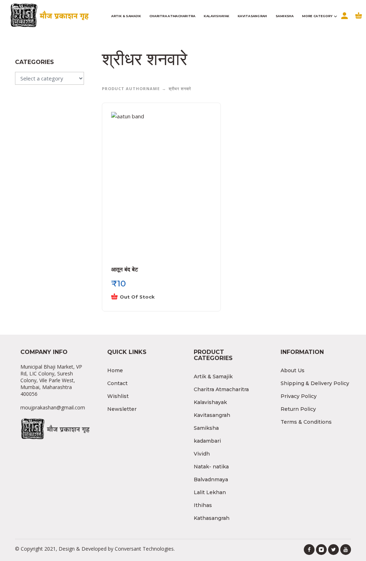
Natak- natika (211, 466)
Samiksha (206, 428)
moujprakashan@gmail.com (52, 407)
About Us (293, 370)
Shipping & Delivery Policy (315, 383)
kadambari (207, 441)
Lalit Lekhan (210, 492)
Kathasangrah (211, 518)
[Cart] (358, 20)
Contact (117, 383)
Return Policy (298, 409)
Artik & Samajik (213, 376)
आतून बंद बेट (124, 269)
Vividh (202, 454)
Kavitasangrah (212, 415)
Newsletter (122, 409)
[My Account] (344, 20)
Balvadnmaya (211, 479)
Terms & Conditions (306, 422)
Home (115, 370)
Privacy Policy (299, 396)
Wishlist (118, 396)
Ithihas (203, 505)
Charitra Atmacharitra (221, 389)
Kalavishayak (210, 402)
